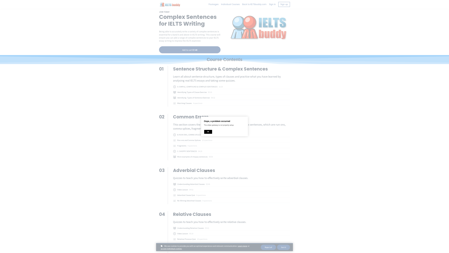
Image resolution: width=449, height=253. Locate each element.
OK (208, 132)
